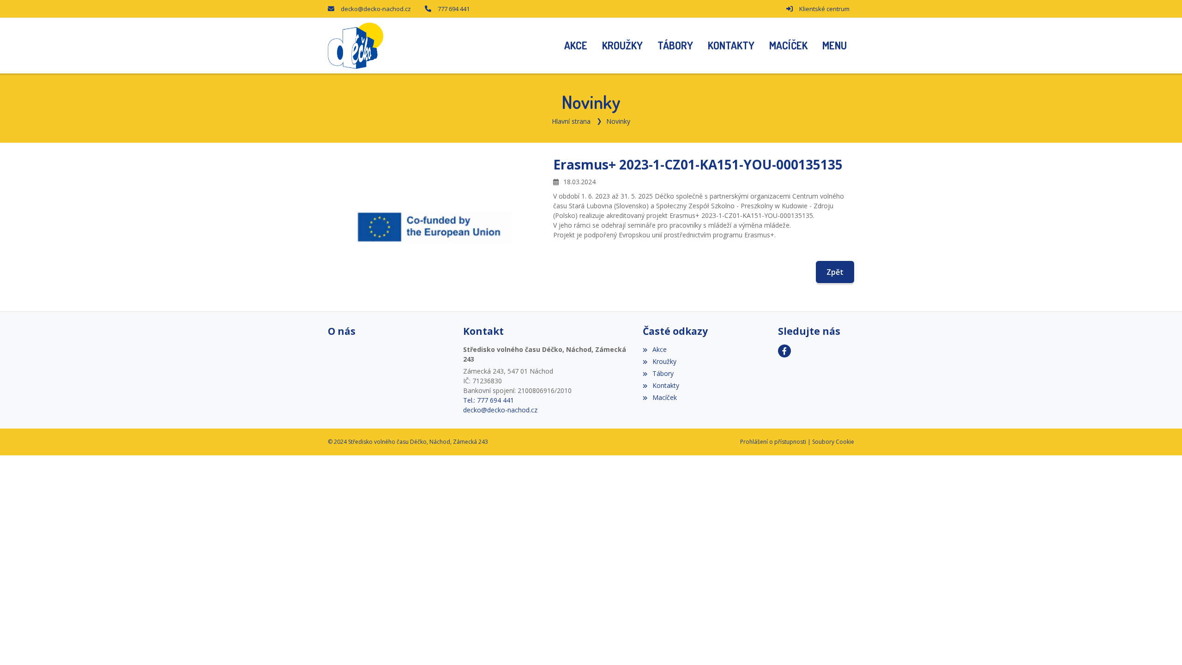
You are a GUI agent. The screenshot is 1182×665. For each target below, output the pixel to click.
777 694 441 (454, 9)
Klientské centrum (824, 9)
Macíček (664, 397)
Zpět (835, 272)
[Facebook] (784, 351)
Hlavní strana (571, 121)
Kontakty (665, 385)
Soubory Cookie (833, 442)
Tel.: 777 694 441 (488, 400)
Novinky (618, 121)
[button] (834, 45)
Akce (659, 349)
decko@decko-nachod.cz (376, 9)
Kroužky (664, 361)
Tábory (662, 373)
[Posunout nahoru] (1161, 644)
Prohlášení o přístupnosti (773, 442)
